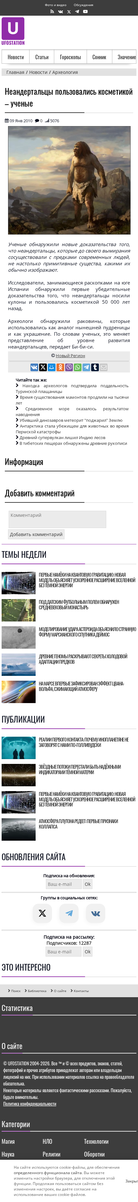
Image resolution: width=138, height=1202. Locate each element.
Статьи (41, 57)
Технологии (96, 1141)
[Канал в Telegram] (77, 12)
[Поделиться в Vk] (34, 368)
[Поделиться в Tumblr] (95, 368)
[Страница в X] (69, 12)
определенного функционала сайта (48, 1172)
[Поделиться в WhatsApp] (78, 368)
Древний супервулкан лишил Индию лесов (62, 437)
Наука (8, 1154)
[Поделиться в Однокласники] (60, 368)
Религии (51, 1154)
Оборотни (94, 1154)
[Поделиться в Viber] (69, 368)
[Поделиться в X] (43, 368)
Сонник (99, 57)
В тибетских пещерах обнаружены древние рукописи (73, 443)
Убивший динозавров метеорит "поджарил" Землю (71, 420)
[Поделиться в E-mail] (104, 368)
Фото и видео (55, 5)
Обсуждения (83, 5)
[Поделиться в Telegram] (86, 368)
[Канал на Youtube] (85, 12)
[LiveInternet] (8, 1026)
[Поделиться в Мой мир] (52, 368)
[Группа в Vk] (60, 12)
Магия (8, 1141)
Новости (16, 57)
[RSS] (52, 12)
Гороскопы (70, 57)
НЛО (47, 1141)
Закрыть (128, 1180)
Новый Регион (70, 355)
